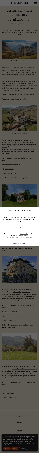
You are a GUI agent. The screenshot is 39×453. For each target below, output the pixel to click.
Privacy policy (24, 234)
